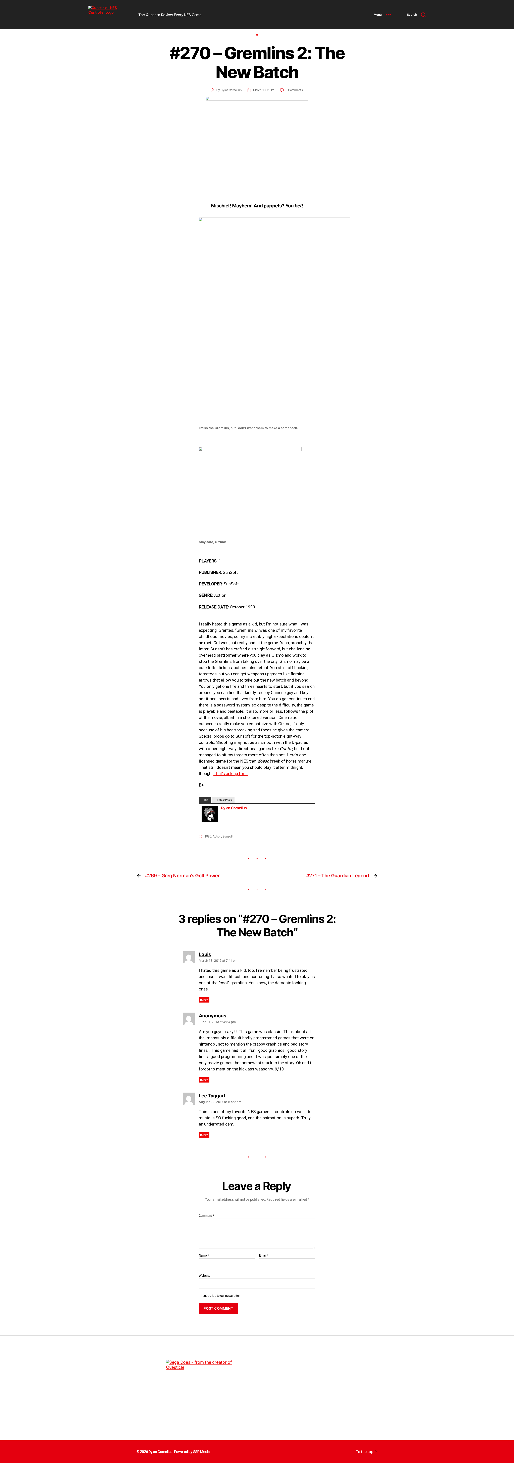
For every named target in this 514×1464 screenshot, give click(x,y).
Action (217, 836)
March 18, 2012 (263, 90)
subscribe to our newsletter (221, 1296)
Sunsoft (227, 836)
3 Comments (294, 90)
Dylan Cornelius (231, 90)
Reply (204, 999)
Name (204, 1255)
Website (204, 1275)
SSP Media (201, 1452)
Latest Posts (224, 800)
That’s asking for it (230, 773)
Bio (206, 800)
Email (263, 1255)
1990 (207, 836)
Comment (206, 1216)
